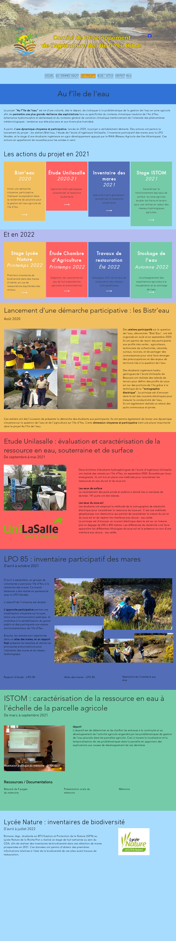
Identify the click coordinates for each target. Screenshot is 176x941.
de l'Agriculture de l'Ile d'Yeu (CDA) (92, 45)
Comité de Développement (92, 37)
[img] (24, 214)
